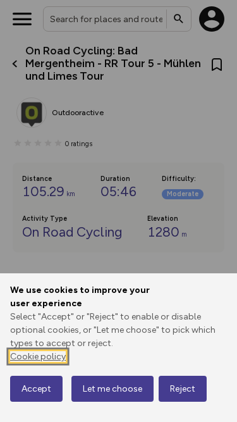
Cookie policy (38, 356)
